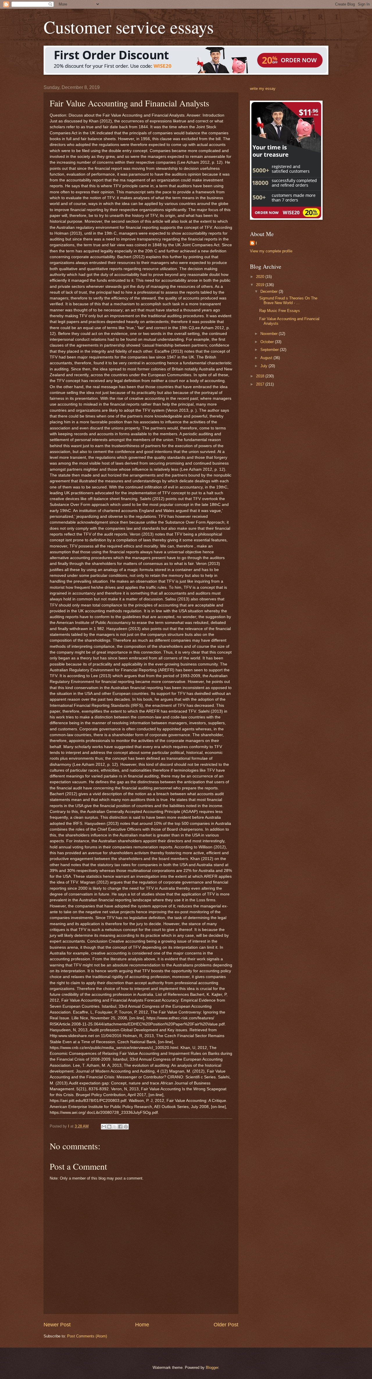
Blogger (212, 1367)
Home (142, 1325)
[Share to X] (115, 1127)
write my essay (263, 88)
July (264, 366)
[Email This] (104, 1127)
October (267, 342)
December (269, 291)
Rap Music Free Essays (279, 310)
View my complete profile (271, 251)
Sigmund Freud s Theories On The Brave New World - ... (288, 300)
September (270, 349)
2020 (260, 276)
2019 (260, 285)
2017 (260, 384)
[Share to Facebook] (120, 1127)
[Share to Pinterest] (126, 1127)
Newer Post (57, 1325)
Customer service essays (129, 26)
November (269, 333)
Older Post (226, 1325)
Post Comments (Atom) (87, 1336)
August (266, 358)
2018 (260, 376)
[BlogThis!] (109, 1127)
